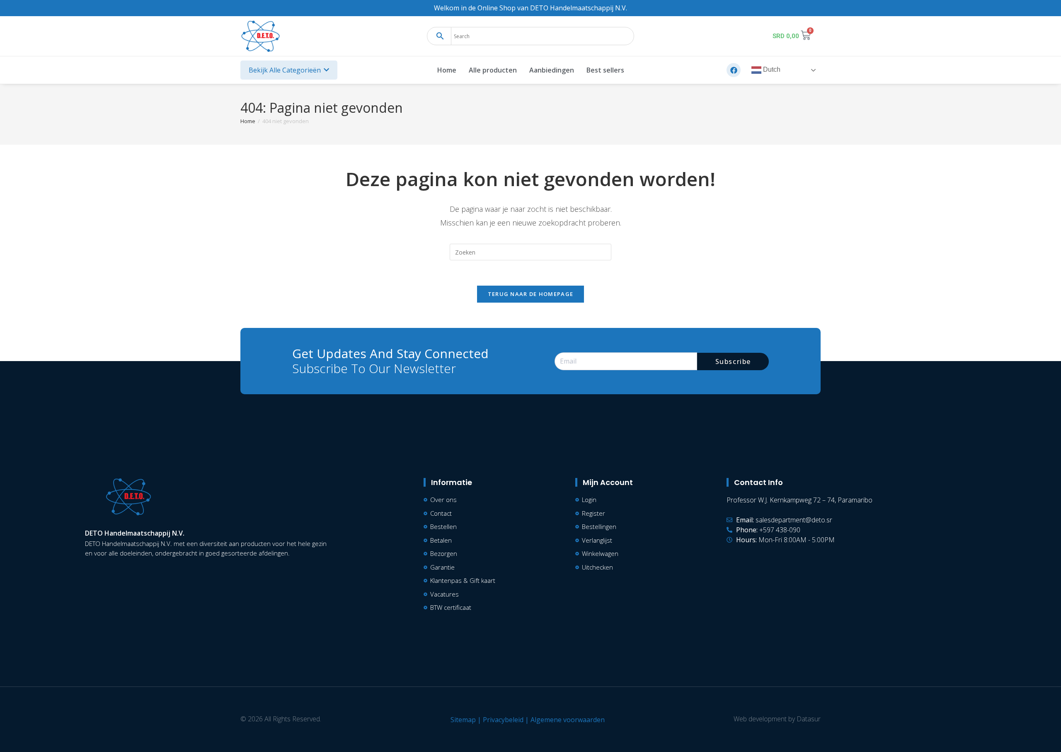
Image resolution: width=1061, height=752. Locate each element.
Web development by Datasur (777, 718)
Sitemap (463, 719)
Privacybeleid (503, 719)
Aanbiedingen (551, 70)
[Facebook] (734, 70)
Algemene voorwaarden (567, 719)
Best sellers (605, 70)
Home (446, 70)
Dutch (770, 69)
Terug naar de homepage (531, 294)
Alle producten (493, 70)
